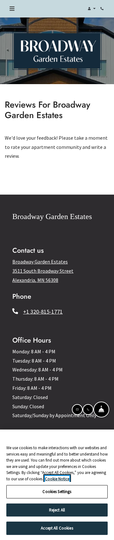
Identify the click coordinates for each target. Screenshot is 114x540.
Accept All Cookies (57, 528)
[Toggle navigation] (12, 9)
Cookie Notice (57, 479)
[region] (57, 485)
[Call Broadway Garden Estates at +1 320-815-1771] (102, 9)
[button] (91, 9)
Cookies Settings (56, 491)
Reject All (57, 510)
